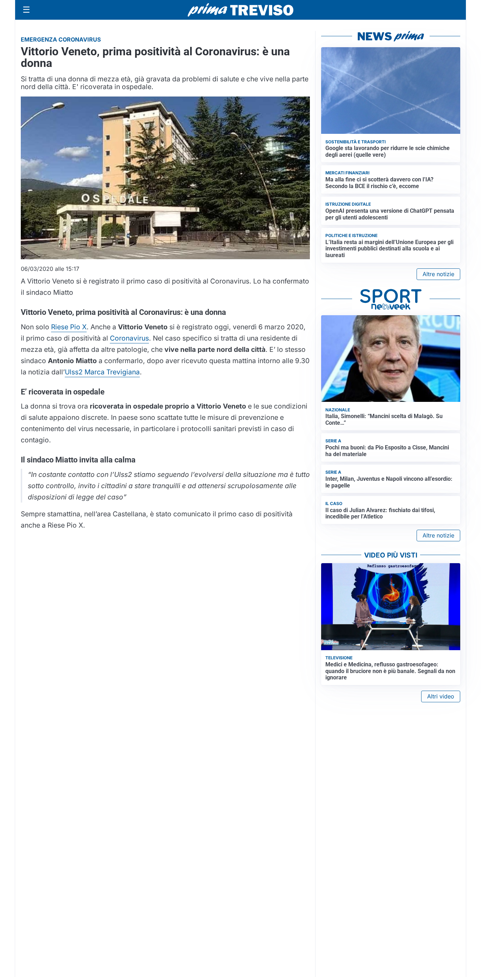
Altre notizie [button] (438, 274)
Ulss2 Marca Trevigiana (102, 372)
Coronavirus (129, 338)
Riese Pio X (69, 327)
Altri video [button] (440, 696)
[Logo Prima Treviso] (240, 10)
